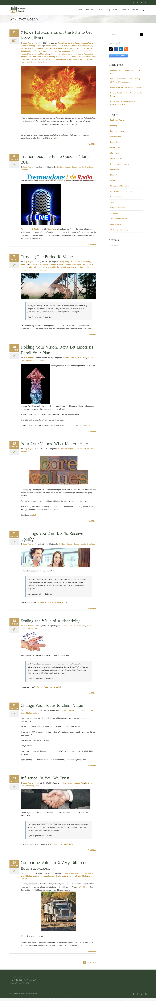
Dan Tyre (89, 48)
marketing (51, 56)
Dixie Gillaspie (40, 51)
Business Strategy (64, 167)
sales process (31, 59)
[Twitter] (111, 49)
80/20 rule (35, 264)
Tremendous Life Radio (30, 229)
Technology (114, 213)
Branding (113, 125)
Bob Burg (67, 45)
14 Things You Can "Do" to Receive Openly (53, 602)
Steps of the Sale (86, 267)
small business (42, 59)
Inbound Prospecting (84, 54)
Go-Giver (67, 876)
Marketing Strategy (63, 56)
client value (76, 264)
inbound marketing (68, 54)
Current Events (116, 136)
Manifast (24, 170)
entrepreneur (52, 51)
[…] (56, 138)
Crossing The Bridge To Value (47, 256)
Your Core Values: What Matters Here (54, 443)
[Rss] (126, 49)
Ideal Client (44, 54)
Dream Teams (115, 147)
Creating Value (87, 264)
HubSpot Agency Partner (30, 54)
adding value (51, 45)
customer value (27, 267)
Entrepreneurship (64, 51)
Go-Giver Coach (74, 43)
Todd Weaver (52, 229)
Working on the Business (37, 62)
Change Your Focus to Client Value (52, 705)
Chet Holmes (74, 48)
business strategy (27, 48)
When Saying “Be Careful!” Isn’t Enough (125, 87)
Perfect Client (90, 56)
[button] (143, 10)
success (24, 270)
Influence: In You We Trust (45, 778)
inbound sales (26, 56)
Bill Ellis (60, 45)
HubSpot (89, 51)
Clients (82, 48)
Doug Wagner (28, 43)
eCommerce (114, 153)
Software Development (119, 208)
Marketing (31, 45)
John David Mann (39, 56)
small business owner (57, 59)
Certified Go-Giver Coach (58, 48)
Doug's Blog (62, 43)
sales (23, 59)
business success (41, 48)
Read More (92, 144)
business (75, 45)
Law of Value (76, 876)
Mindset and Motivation (35, 360)
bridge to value (57, 264)
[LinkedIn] (121, 49)
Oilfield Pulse (115, 197)
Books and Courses (117, 120)
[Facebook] (116, 49)
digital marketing (27, 51)
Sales (38, 45)
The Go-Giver (72, 59)
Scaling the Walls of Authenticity (50, 620)
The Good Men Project (118, 219)
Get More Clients (78, 51)
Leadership (114, 169)
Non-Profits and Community (121, 191)
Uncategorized (115, 224)
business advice (86, 45)
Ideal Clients (55, 54)
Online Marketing (78, 56)
